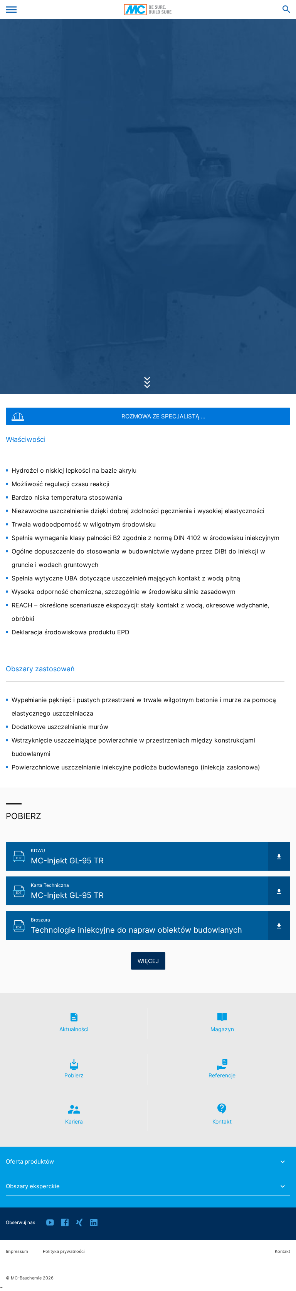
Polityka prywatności (64, 1251)
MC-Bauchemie (148, 9)
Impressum (17, 1251)
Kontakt (282, 1251)
